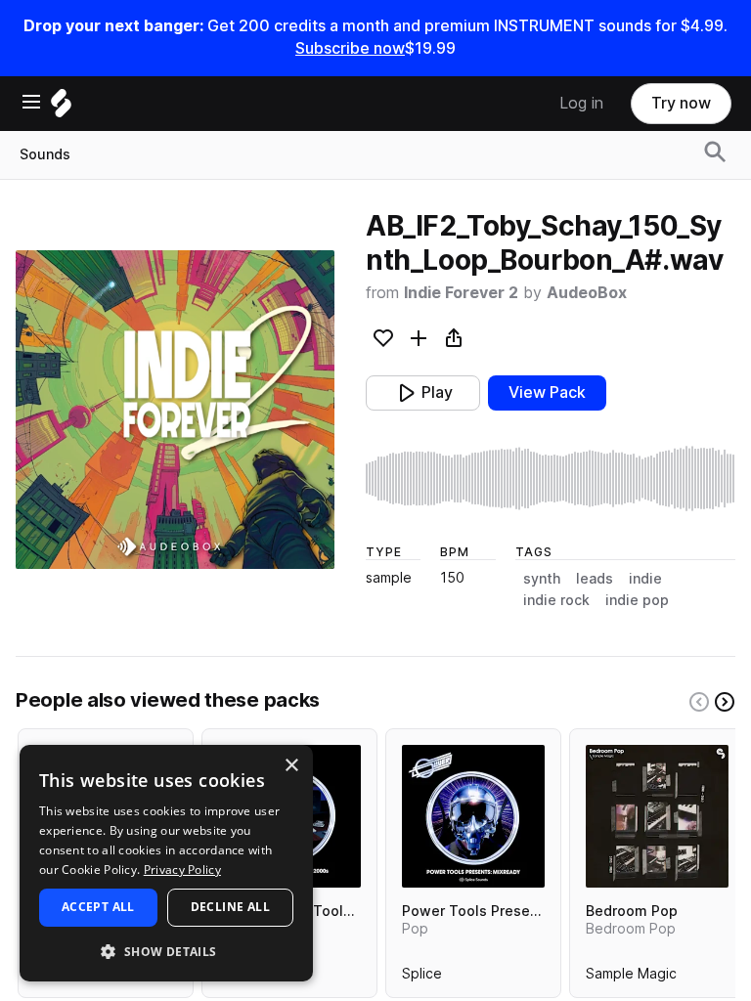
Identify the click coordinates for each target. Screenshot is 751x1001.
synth (541, 579)
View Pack (547, 392)
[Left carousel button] (699, 702)
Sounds (45, 154)
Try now (681, 103)
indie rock (556, 600)
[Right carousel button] (724, 702)
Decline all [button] (230, 906)
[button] (166, 950)
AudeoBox (587, 292)
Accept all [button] (98, 906)
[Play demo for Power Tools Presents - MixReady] (473, 816)
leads (594, 579)
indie (645, 579)
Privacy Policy (182, 869)
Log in (581, 103)
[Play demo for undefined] (175, 409)
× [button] (291, 766)
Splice (422, 977)
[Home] (61, 108)
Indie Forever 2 (461, 292)
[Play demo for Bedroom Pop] (657, 816)
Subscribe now (350, 48)
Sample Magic (631, 977)
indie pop (637, 600)
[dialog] (166, 863)
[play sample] (550, 479)
